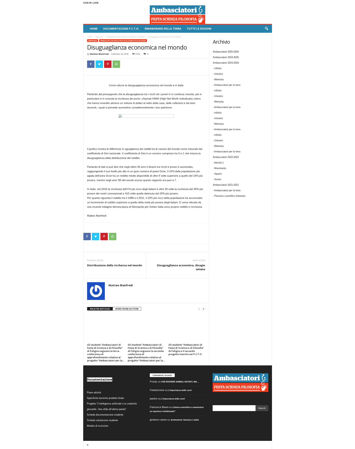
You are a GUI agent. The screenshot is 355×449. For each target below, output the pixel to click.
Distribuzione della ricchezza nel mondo (114, 265)
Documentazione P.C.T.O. (121, 28)
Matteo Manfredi (99, 54)
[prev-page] (199, 309)
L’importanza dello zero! (180, 390)
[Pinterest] (107, 64)
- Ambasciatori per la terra (226, 85)
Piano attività (94, 392)
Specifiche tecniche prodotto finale (105, 398)
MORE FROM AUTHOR (126, 308)
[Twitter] (99, 64)
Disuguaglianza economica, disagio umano (181, 267)
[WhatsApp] (116, 64)
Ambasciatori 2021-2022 (226, 184)
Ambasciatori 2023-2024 (226, 62)
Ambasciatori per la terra (227, 190)
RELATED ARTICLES (100, 308)
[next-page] (203, 309)
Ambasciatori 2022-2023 (226, 157)
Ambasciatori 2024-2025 (226, 57)
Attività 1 (219, 162)
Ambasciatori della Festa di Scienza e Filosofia (125, 37)
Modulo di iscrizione (97, 425)
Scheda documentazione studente (105, 414)
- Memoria (218, 79)
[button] (266, 29)
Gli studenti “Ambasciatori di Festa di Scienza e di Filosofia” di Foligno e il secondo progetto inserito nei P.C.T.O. (186, 349)
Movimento (220, 168)
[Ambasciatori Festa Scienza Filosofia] (177, 14)
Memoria (99, 37)
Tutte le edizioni (199, 28)
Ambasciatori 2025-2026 (226, 51)
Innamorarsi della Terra (163, 28)
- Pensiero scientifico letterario (229, 196)
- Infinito (217, 68)
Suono (217, 179)
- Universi (218, 73)
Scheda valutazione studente (102, 420)
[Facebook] (90, 64)
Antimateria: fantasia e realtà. (185, 420)
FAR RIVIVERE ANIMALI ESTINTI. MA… (180, 382)
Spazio (218, 173)
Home (94, 28)
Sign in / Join (90, 2)
